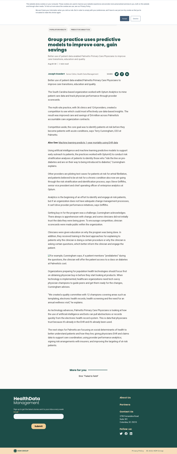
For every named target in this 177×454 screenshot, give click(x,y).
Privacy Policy (138, 451)
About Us (125, 398)
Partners (125, 405)
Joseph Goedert (56, 74)
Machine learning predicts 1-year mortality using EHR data (88, 142)
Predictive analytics (80, 30)
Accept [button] (124, 18)
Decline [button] (135, 18)
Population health (58, 30)
